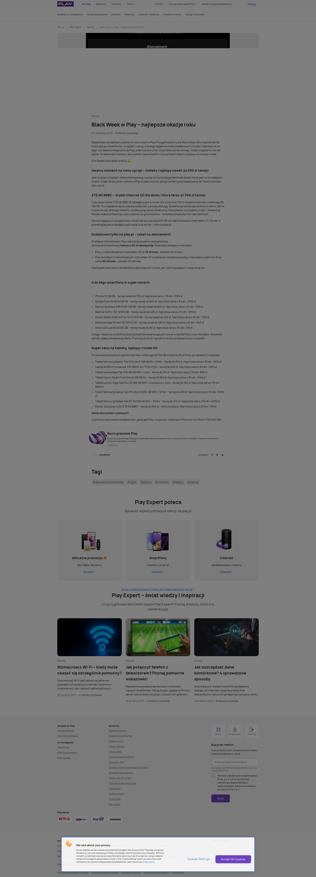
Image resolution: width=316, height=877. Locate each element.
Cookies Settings (198, 859)
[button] (69, 844)
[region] (158, 854)
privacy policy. (148, 862)
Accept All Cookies (233, 859)
